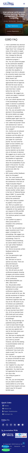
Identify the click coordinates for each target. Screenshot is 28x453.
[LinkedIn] (14, 424)
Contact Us (8, 414)
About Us (7, 408)
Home (6, 406)
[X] (7, 424)
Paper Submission (14, 25)
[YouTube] (18, 424)
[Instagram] (11, 424)
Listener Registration (14, 31)
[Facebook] (3, 424)
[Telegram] (22, 424)
